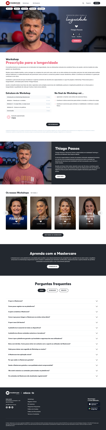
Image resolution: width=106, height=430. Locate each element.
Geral (42, 290)
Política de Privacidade (34, 411)
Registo (63, 290)
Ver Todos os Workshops (53, 235)
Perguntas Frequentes (34, 406)
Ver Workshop (53, 124)
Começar (77, 41)
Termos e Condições (33, 414)
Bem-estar (9, 8)
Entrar (97, 3)
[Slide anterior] (5, 213)
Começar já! (53, 266)
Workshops (26, 3)
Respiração (32, 8)
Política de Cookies (33, 409)
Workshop (52, 290)
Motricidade (41, 8)
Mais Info (60, 176)
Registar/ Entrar (32, 401)
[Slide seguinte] (100, 213)
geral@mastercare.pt (11, 404)
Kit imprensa (31, 404)
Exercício (17, 8)
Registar (88, 3)
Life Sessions (36, 3)
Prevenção (24, 8)
